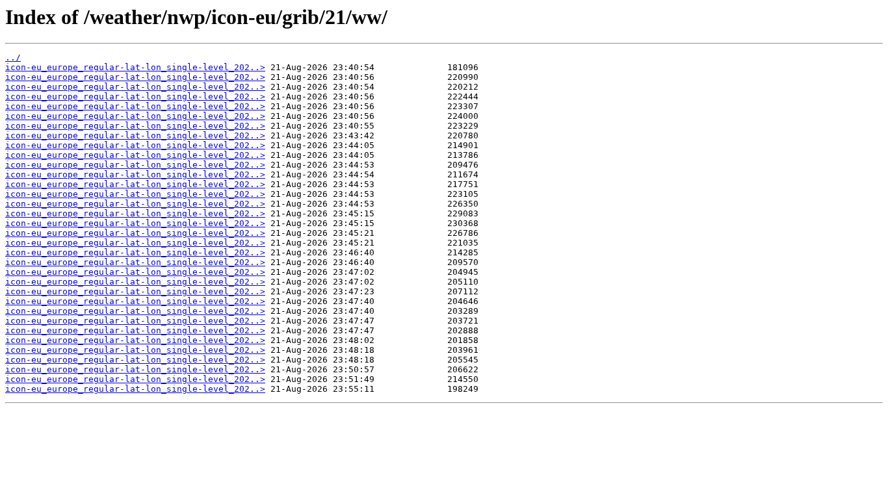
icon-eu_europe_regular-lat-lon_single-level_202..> (135, 67)
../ (13, 57)
